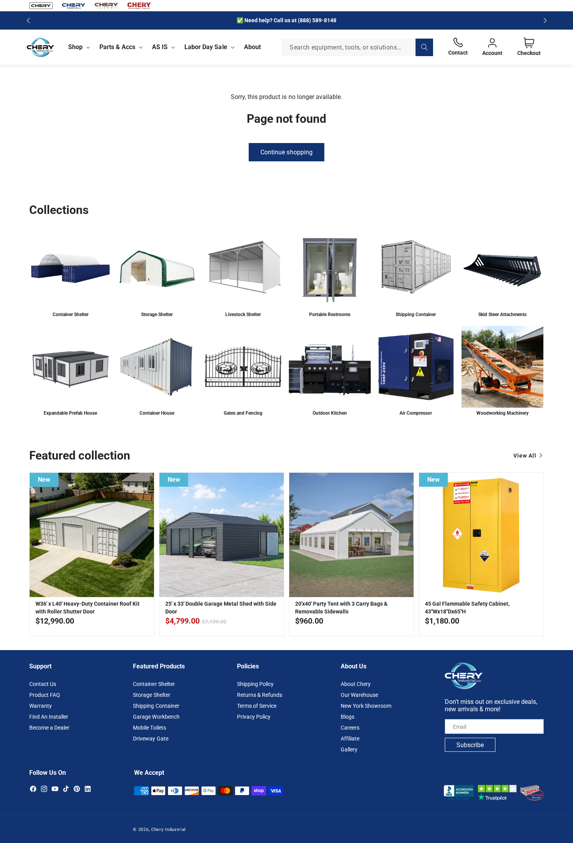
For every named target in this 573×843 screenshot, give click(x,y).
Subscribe (470, 745)
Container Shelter (70, 314)
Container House (157, 413)
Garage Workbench (156, 716)
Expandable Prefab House (70, 413)
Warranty (40, 706)
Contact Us (42, 684)
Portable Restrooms (329, 314)
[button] (77, 47)
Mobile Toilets (149, 727)
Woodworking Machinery (502, 413)
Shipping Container (416, 314)
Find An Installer (48, 716)
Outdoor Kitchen (329, 413)
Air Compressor (416, 413)
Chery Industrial (168, 829)
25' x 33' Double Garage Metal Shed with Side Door (220, 608)
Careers (350, 727)
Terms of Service (256, 706)
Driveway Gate (150, 738)
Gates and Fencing (243, 413)
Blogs (347, 716)
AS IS (160, 47)
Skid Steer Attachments (502, 314)
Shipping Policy (255, 684)
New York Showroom (366, 706)
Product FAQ (44, 695)
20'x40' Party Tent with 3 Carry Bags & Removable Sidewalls (341, 608)
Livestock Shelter (243, 314)
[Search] (424, 47)
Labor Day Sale (205, 47)
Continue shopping (286, 152)
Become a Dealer (49, 727)
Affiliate (350, 738)
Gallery (349, 749)
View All (524, 455)
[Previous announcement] (28, 20)
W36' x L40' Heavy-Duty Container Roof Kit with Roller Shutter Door (87, 608)
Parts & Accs (117, 47)
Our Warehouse (359, 695)
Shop (75, 47)
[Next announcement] (545, 20)
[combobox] (357, 47)
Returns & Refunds (259, 695)
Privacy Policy (254, 716)
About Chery (356, 684)
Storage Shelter (157, 314)
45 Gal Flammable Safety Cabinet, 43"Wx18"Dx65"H (467, 608)
